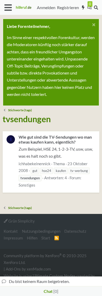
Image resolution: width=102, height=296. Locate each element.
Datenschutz (75, 231)
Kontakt (11, 231)
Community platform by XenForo (45, 258)
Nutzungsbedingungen (41, 231)
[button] (8, 7)
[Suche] (95, 7)
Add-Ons (13, 269)
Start (45, 238)
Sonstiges (27, 185)
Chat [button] (50, 291)
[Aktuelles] (83, 7)
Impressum (13, 238)
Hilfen (32, 238)
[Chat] (89, 7)
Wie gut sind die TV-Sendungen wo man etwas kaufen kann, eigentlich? (55, 139)
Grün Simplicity (21, 221)
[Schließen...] (93, 25)
